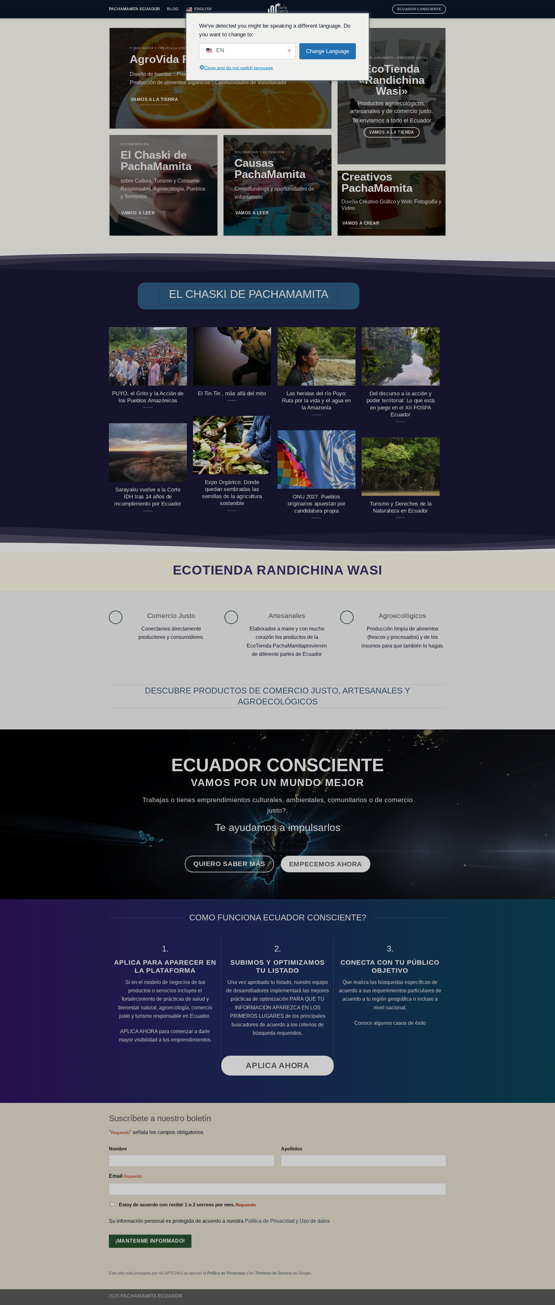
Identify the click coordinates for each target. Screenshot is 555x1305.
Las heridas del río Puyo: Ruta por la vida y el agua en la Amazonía (316, 400)
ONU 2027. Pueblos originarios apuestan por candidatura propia (316, 503)
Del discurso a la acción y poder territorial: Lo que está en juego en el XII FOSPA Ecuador (401, 404)
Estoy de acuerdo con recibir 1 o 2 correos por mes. (187, 1204)
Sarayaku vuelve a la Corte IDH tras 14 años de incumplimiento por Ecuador (147, 496)
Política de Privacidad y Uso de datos (287, 1221)
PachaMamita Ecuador (134, 9)
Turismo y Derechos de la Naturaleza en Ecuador (400, 507)
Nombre (118, 1148)
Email (125, 1176)
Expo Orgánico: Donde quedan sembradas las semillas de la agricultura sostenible (232, 492)
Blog (172, 9)
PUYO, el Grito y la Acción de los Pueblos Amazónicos (147, 396)
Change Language (327, 51)
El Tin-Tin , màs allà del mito (232, 393)
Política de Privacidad (226, 1273)
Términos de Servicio (273, 1273)
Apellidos (291, 1148)
